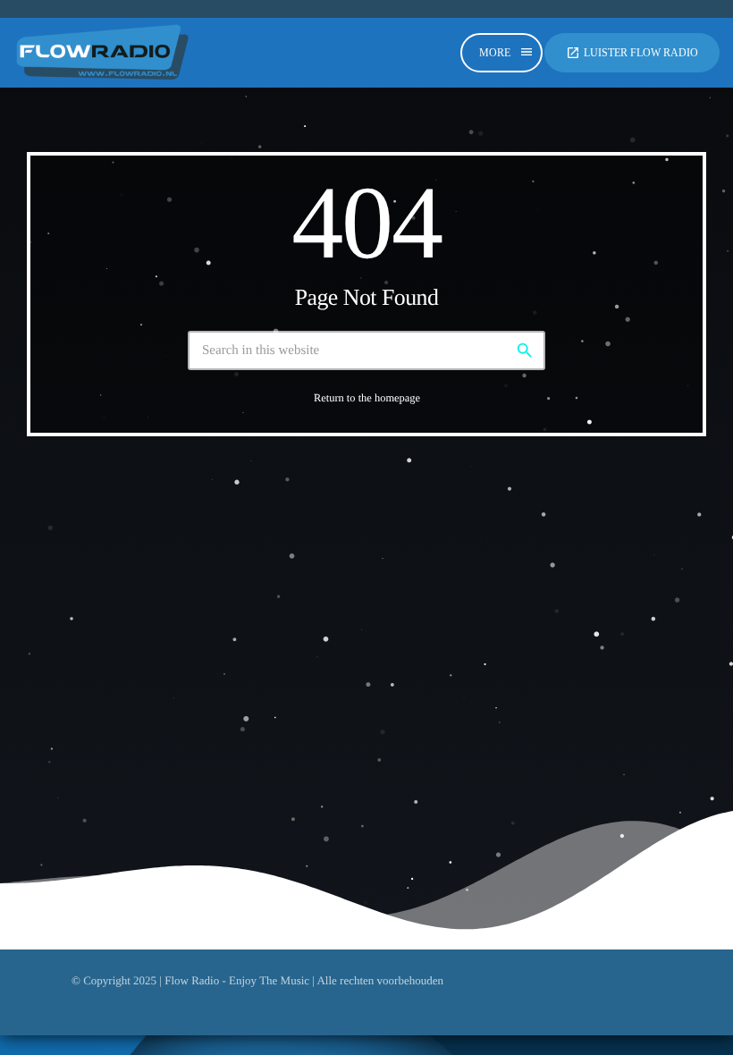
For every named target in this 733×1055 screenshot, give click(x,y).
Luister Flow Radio (632, 53)
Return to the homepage (367, 398)
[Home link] (102, 52)
